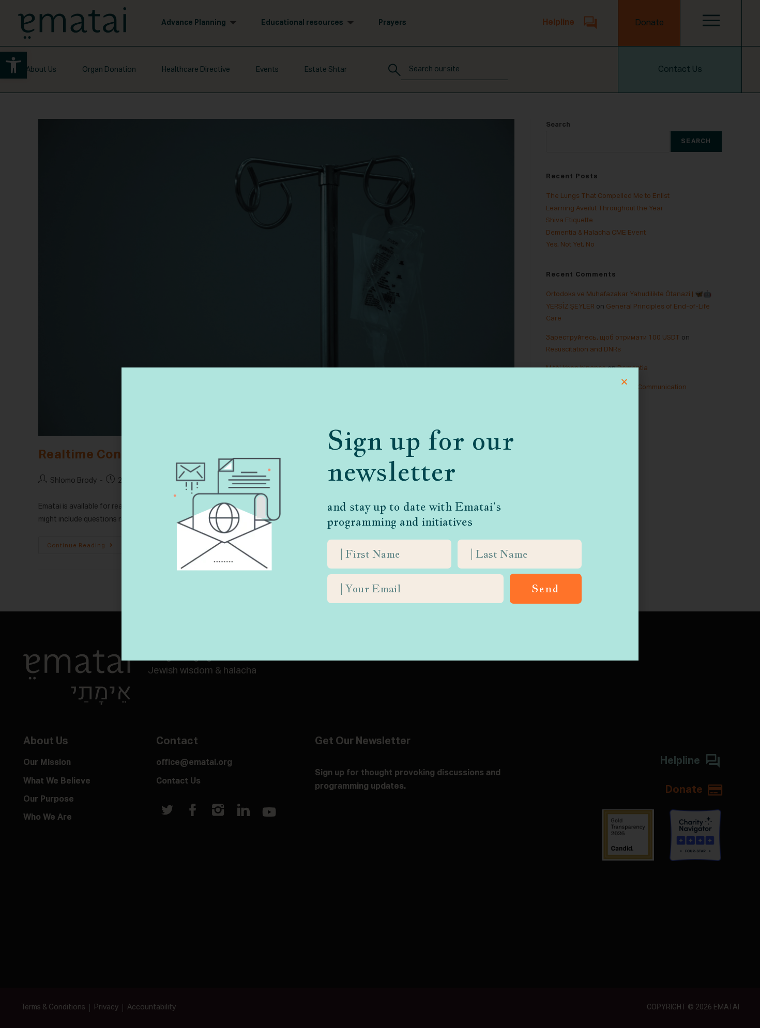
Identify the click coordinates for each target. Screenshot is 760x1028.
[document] (380, 514)
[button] (624, 382)
